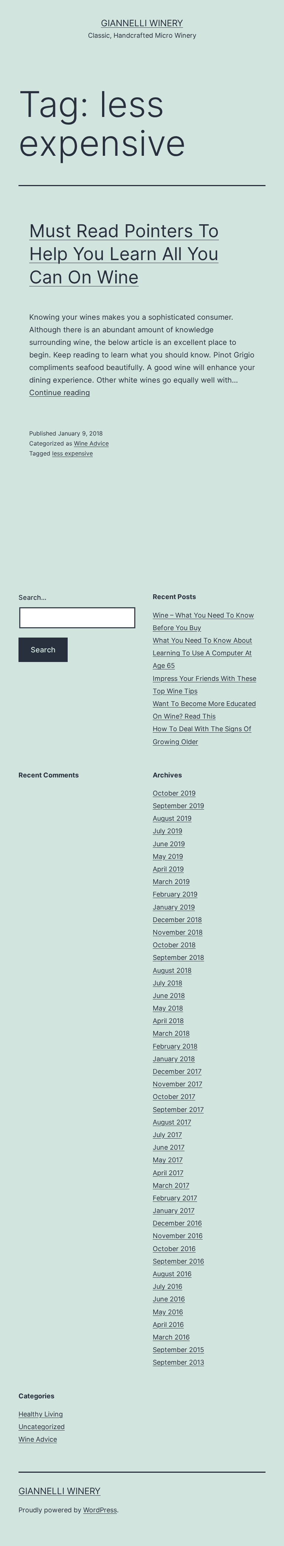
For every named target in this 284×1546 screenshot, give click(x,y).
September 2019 (178, 806)
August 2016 (172, 1274)
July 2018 (167, 983)
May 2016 (168, 1312)
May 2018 (168, 1008)
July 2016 (167, 1286)
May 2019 (168, 856)
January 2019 (174, 907)
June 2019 (169, 844)
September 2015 (178, 1350)
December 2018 (177, 920)
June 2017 (169, 1147)
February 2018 (175, 1046)
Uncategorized (41, 1427)
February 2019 (175, 894)
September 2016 (178, 1261)
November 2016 (178, 1236)
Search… (32, 597)
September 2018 (178, 957)
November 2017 (177, 1084)
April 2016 (168, 1324)
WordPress (100, 1510)
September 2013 (178, 1362)
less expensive (72, 453)
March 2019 (171, 881)
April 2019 (168, 869)
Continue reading (59, 392)
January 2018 (174, 1059)
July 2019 (167, 831)
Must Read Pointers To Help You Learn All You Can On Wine (124, 254)
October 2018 (174, 945)
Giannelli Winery (142, 23)
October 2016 (174, 1249)
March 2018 (171, 1033)
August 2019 (172, 818)
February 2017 (175, 1198)
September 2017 (178, 1109)
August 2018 (172, 970)
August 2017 (172, 1122)
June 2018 (169, 995)
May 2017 (168, 1160)
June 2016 (169, 1299)
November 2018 (178, 932)
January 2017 (174, 1210)
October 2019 (174, 793)
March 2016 (171, 1337)
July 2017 (167, 1135)
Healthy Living (40, 1414)
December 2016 (177, 1223)
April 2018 (168, 1021)
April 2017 (168, 1173)
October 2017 (174, 1096)
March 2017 (171, 1185)
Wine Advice (91, 443)
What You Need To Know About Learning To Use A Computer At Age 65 (202, 652)
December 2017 (177, 1071)
